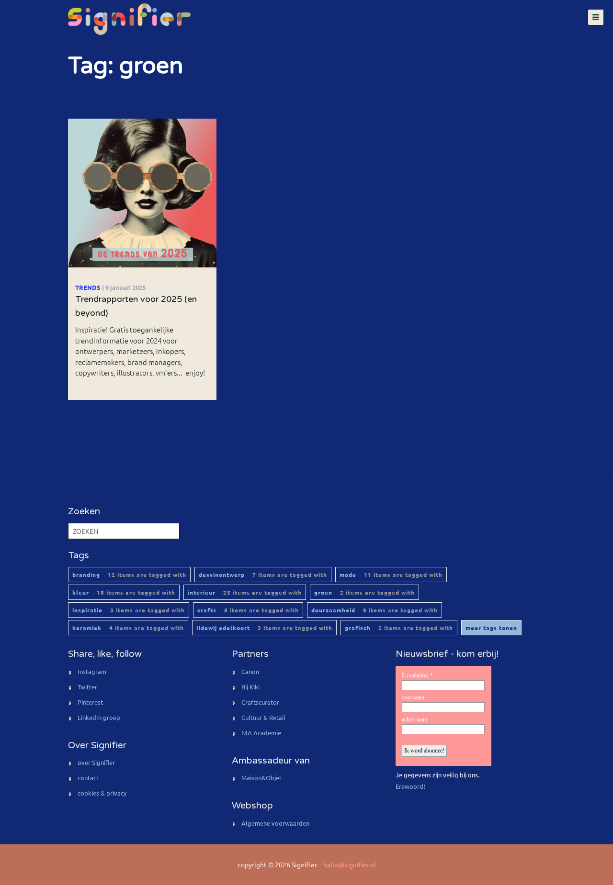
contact (88, 778)
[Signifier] (128, 19)
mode (391, 574)
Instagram (92, 671)
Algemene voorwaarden (275, 823)
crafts (248, 610)
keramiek (128, 627)
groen (364, 592)
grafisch (399, 627)
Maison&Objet (261, 778)
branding (129, 574)
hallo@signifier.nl (349, 864)
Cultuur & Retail (263, 717)
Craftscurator (260, 702)
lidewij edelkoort (264, 627)
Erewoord (409, 786)
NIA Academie (261, 733)
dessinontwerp (263, 574)
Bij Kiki (250, 687)
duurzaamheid (374, 610)
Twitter (87, 687)
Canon (250, 671)
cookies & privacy (102, 793)
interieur (245, 592)
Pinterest (90, 702)
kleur (123, 592)
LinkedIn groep (99, 717)
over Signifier (96, 762)
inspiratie (128, 610)
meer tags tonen (491, 627)
